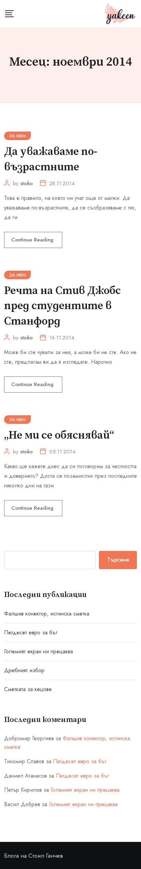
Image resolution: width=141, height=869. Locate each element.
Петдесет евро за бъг (30, 632)
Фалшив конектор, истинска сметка (46, 614)
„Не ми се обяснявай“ (59, 435)
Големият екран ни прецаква (38, 651)
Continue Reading (33, 240)
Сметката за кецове (28, 689)
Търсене (118, 560)
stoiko (26, 183)
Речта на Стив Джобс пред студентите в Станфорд (62, 306)
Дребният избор (24, 670)
